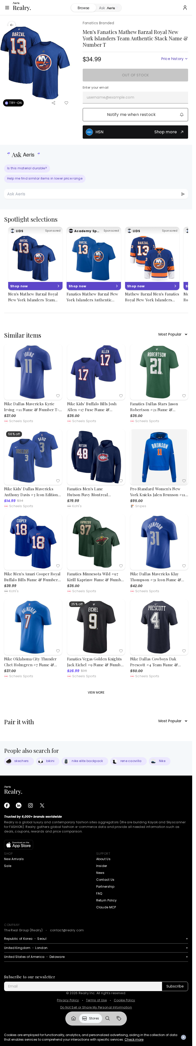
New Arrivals (14, 859)
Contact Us (105, 879)
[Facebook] (7, 805)
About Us (103, 859)
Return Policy (106, 900)
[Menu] (7, 7)
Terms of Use (96, 1000)
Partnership (105, 886)
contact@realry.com (67, 930)
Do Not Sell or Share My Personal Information (96, 1007)
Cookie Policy (124, 1000)
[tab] (108, 8)
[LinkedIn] (18, 805)
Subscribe (175, 986)
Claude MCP (106, 907)
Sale (7, 866)
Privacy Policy (68, 1000)
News (100, 873)
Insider (101, 866)
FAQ (99, 893)
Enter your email (96, 88)
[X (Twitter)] (42, 805)
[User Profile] (185, 7)
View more (96, 692)
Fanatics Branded (98, 23)
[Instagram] (30, 805)
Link (73, 1018)
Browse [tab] (83, 8)
